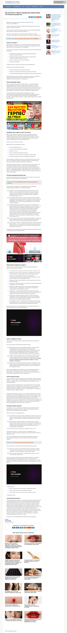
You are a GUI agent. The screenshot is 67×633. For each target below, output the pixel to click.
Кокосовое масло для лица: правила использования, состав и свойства (56, 30)
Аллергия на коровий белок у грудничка (55, 35)
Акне (23, 6)
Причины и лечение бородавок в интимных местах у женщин (55, 41)
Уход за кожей (35, 6)
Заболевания (8, 6)
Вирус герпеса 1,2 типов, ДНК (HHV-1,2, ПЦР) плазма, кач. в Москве (56, 51)
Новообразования (16, 6)
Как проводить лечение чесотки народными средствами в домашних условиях (56, 24)
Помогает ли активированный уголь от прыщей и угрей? (56, 46)
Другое (41, 6)
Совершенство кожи (12, 2)
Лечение (28, 6)
